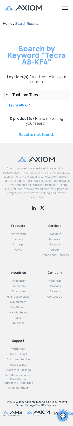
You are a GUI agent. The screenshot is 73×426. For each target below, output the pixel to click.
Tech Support (18, 354)
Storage (18, 244)
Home (7, 23)
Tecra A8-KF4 (19, 105)
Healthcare (18, 307)
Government (18, 302)
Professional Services (55, 255)
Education (18, 286)
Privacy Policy (57, 402)
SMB (18, 318)
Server (54, 249)
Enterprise (18, 291)
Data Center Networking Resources (18, 381)
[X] (42, 207)
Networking (18, 234)
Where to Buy (18, 364)
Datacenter (18, 281)
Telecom (18, 323)
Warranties (18, 349)
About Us (55, 281)
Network (54, 239)
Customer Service (18, 359)
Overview (55, 234)
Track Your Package (18, 370)
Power (18, 249)
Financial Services (18, 296)
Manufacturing (18, 312)
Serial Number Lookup (18, 375)
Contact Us (54, 296)
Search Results (27, 23)
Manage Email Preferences (41, 405)
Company (55, 286)
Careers (54, 291)
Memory (18, 239)
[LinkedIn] (34, 207)
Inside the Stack (18, 388)
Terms (19, 405)
